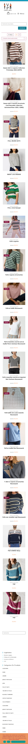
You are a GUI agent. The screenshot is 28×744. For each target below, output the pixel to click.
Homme (9, 549)
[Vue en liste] (19, 34)
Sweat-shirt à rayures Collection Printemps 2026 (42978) (14, 69)
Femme (11, 66)
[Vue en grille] (16, 34)
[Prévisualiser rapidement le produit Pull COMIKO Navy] (26, 527)
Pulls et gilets (15, 66)
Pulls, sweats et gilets (16, 549)
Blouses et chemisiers (8, 694)
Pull (14, 584)
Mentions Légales (8, 655)
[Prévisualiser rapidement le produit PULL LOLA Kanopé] (26, 184)
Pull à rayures (14, 241)
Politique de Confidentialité (10, 657)
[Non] (26, 738)
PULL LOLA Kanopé (14, 208)
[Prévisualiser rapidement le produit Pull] (26, 561)
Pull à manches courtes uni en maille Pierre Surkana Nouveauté (14, 343)
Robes (4, 672)
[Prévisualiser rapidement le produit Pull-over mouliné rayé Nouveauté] (26, 494)
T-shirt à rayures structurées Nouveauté (14, 483)
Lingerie (4, 676)
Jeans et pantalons (7, 679)
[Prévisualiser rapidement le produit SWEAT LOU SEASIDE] (26, 151)
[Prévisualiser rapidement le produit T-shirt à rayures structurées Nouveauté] (26, 458)
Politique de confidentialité (18, 741)
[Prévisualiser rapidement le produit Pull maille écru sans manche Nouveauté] (26, 389)
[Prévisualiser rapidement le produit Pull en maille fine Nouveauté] (26, 425)
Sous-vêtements (6, 702)
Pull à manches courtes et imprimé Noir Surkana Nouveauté (14, 378)
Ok (4, 741)
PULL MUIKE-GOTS (14, 141)
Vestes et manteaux (7, 698)
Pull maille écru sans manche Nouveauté (14, 414)
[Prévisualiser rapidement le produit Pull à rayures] (26, 218)
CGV (5, 661)
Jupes (4, 683)
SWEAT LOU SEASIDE (14, 174)
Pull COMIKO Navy (14, 551)
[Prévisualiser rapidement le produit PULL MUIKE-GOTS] (26, 117)
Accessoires (5, 668)
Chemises (5, 716)
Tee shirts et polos (7, 690)
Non (9, 741)
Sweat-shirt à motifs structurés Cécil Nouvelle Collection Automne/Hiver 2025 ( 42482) (14, 105)
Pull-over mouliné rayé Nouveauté (14, 517)
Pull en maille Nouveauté (14, 308)
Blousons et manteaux (8, 724)
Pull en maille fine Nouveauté (14, 448)
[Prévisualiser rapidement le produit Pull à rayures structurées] (26, 251)
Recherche (22, 28)
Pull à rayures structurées (14, 275)
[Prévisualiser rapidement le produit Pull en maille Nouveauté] (26, 285)
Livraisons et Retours (9, 659)
